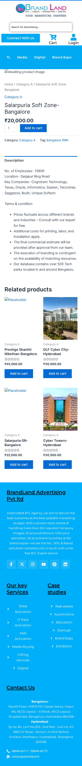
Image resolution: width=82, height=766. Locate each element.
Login (73, 43)
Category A (24, 84)
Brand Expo (62, 57)
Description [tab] (14, 160)
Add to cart (33, 128)
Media (22, 57)
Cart (53, 43)
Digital (39, 57)
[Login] (73, 37)
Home (9, 84)
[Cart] (53, 37)
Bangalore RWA (57, 140)
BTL (7, 57)
